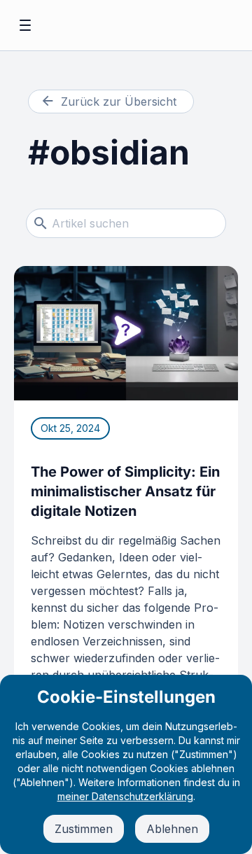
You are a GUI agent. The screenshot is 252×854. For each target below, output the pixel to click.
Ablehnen (172, 829)
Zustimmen (84, 829)
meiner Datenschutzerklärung (125, 796)
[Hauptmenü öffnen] (25, 25)
